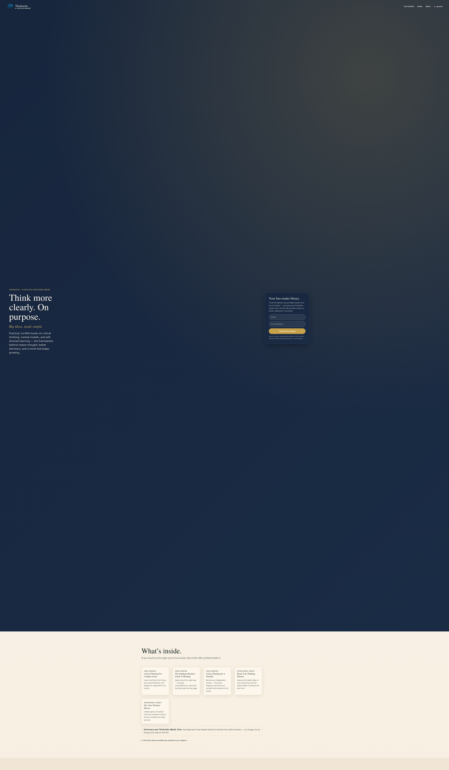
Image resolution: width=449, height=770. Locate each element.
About (428, 6)
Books (419, 6)
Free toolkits (409, 6)
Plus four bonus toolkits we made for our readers (165, 740)
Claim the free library (287, 331)
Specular (439, 6)
